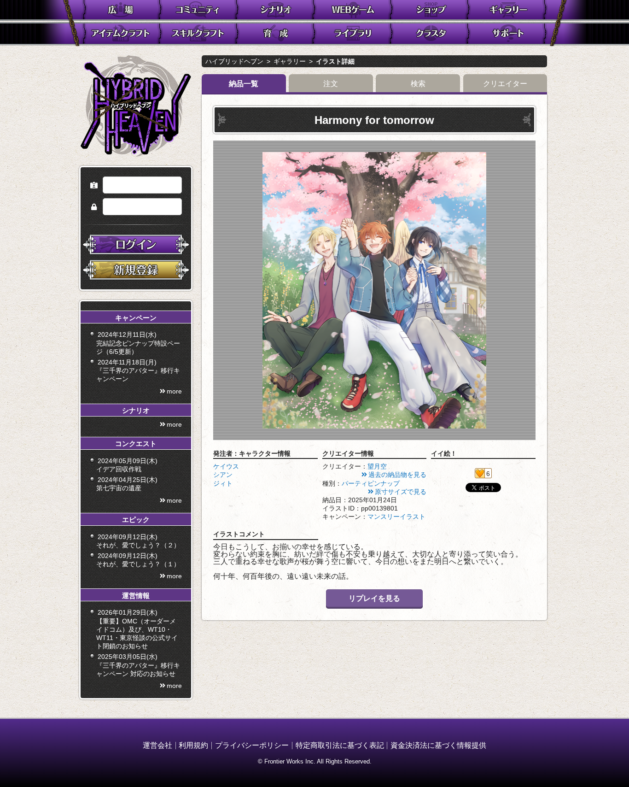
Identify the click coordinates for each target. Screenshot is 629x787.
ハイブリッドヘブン (234, 61)
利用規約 (193, 745)
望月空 (377, 466)
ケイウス (226, 466)
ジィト (223, 483)
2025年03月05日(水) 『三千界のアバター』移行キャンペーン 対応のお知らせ (138, 665)
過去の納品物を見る (397, 474)
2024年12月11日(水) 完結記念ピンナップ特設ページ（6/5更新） (138, 343)
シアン (223, 474)
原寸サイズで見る (400, 491)
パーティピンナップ (371, 483)
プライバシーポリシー (252, 745)
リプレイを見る (374, 598)
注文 (330, 84)
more (174, 391)
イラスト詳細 (335, 61)
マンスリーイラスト (396, 516)
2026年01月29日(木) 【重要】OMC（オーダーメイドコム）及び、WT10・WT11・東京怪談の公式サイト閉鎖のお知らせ (137, 629)
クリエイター (505, 84)
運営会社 (157, 745)
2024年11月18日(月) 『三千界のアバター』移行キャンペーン (138, 370)
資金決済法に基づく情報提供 (438, 745)
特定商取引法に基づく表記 (340, 745)
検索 (418, 84)
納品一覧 (243, 84)
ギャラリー (290, 61)
